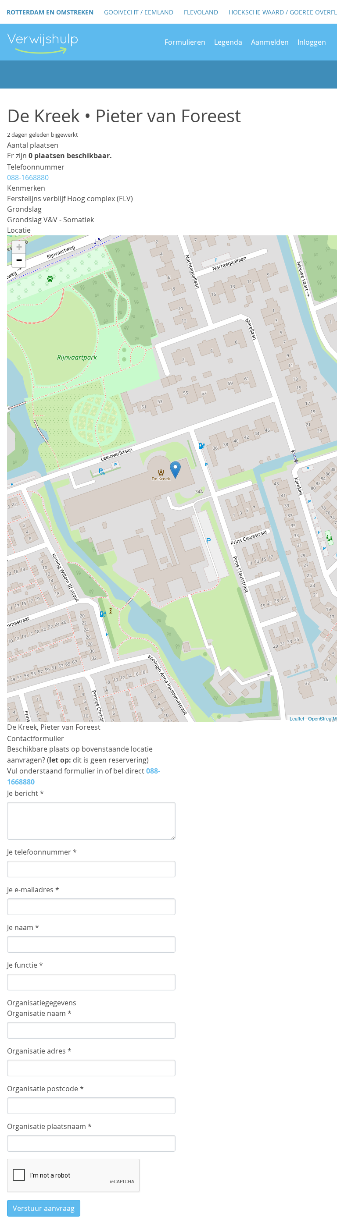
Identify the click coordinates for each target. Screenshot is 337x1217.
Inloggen (312, 42)
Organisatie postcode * (45, 1088)
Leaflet (297, 718)
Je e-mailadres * (33, 889)
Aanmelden (270, 42)
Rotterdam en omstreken (50, 12)
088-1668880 (28, 177)
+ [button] (19, 246)
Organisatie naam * (39, 1013)
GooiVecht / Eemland (138, 12)
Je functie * (25, 965)
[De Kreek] (175, 470)
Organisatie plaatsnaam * (49, 1126)
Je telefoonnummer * (42, 852)
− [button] (19, 260)
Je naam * (23, 927)
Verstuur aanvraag (44, 1208)
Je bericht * (25, 793)
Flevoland (201, 12)
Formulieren (185, 42)
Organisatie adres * (39, 1051)
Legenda (228, 42)
